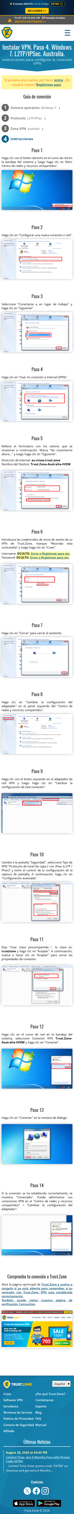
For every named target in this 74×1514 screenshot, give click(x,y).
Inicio (7, 1394)
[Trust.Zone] (7, 32)
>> (30, 21)
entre (58, 80)
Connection (27, 1304)
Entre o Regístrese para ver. (50, 553)
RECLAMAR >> (37, 10)
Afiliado (8, 1431)
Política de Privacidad (18, 1418)
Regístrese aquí (48, 84)
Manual (40, 1425)
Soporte (40, 1406)
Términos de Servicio (17, 1412)
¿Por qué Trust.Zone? (50, 1394)
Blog (38, 1412)
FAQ (38, 1418)
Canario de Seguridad (18, 1425)
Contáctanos (44, 1400)
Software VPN (13, 1400)
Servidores (10, 1406)
